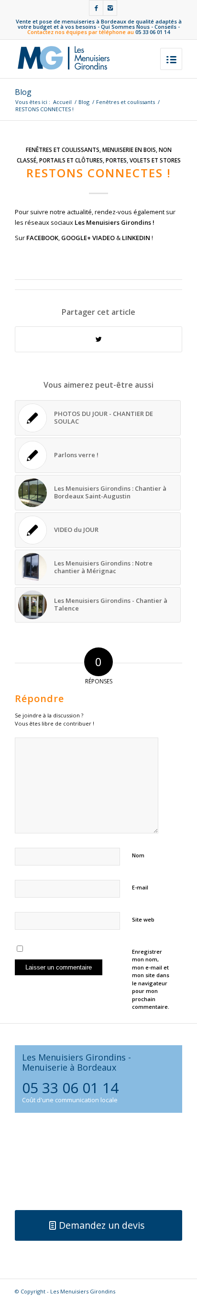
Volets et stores (155, 160)
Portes (116, 160)
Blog (23, 92)
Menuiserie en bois (129, 149)
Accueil (62, 101)
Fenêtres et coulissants (125, 101)
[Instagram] (110, 7)
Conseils (165, 26)
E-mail (140, 887)
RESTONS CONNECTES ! (98, 173)
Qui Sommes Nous (125, 26)
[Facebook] (96, 7)
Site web (143, 919)
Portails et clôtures (71, 160)
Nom (138, 855)
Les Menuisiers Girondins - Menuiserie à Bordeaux (76, 1062)
